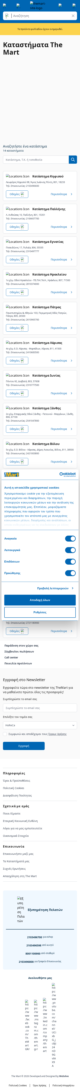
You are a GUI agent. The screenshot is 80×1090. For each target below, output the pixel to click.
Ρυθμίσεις (40, 612)
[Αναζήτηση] (8, 16)
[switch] (70, 550)
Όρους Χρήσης (57, 734)
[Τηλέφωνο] (19, 6)
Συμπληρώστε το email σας (20, 699)
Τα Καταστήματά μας (16, 861)
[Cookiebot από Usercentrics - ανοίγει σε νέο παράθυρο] (59, 474)
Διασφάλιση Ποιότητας (17, 795)
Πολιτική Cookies (13, 788)
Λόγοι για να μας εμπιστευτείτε (22, 828)
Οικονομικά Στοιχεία (16, 836)
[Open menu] (5, 6)
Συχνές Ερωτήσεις (14, 868)
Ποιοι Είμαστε (11, 813)
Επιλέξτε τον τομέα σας (17, 717)
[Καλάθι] (75, 6)
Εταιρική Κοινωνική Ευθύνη (20, 821)
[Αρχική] (39, 5)
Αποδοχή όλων (40, 600)
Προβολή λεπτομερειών (53, 588)
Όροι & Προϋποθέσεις (16, 780)
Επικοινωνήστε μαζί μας (18, 854)
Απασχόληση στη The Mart (20, 876)
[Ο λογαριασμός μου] (61, 6)
